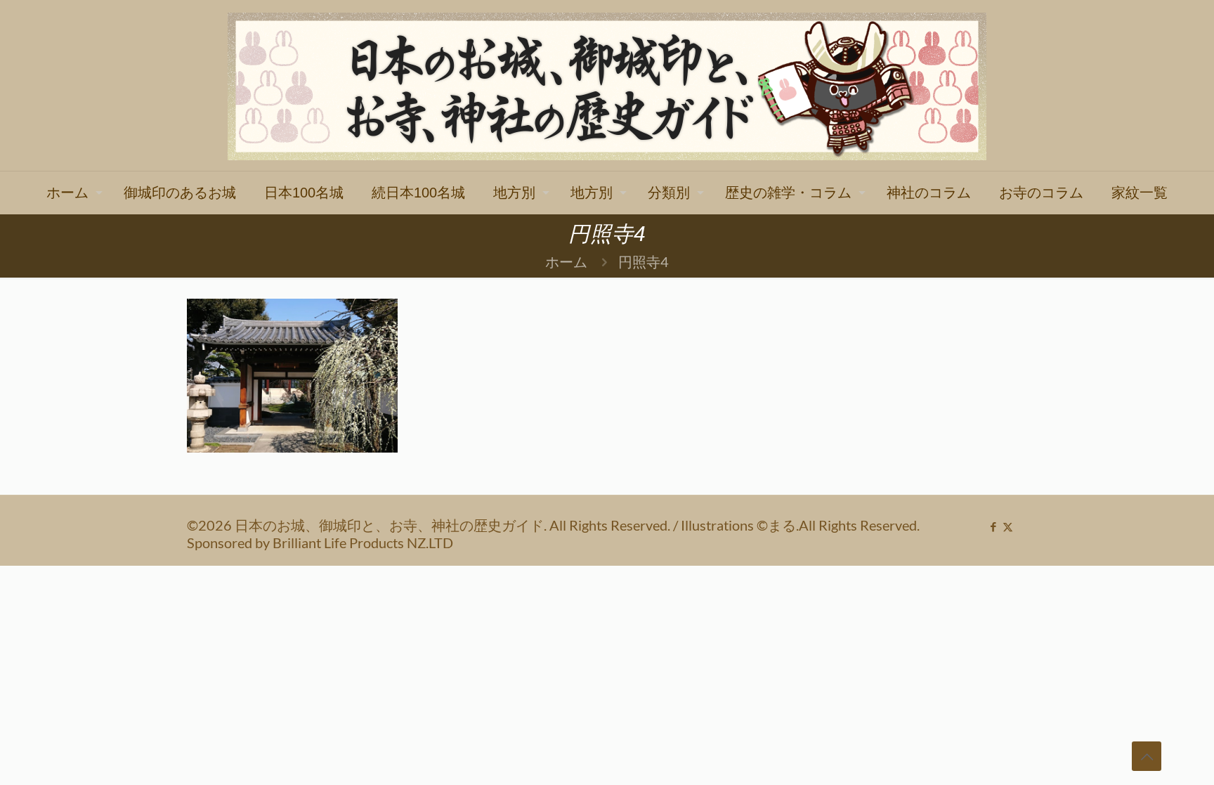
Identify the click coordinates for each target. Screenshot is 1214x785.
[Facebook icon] (993, 526)
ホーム (566, 261)
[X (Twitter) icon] (1008, 526)
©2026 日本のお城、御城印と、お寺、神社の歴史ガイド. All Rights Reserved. (430, 525)
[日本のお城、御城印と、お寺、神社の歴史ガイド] (607, 85)
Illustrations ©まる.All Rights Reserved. (800, 525)
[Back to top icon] (1146, 756)
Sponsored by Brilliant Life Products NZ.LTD (320, 542)
